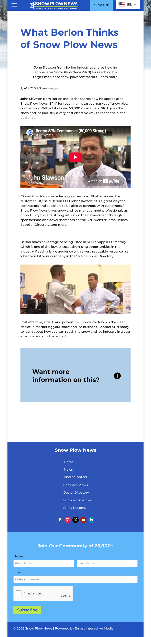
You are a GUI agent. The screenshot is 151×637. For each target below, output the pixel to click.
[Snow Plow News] (54, 5)
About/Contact (75, 477)
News (68, 469)
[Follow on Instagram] (67, 520)
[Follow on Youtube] (83, 520)
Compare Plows (75, 485)
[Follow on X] (75, 520)
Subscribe (27, 609)
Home (69, 462)
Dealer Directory (76, 492)
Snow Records (74, 508)
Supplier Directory (77, 500)
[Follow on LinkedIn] (91, 520)
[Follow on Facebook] (60, 520)
